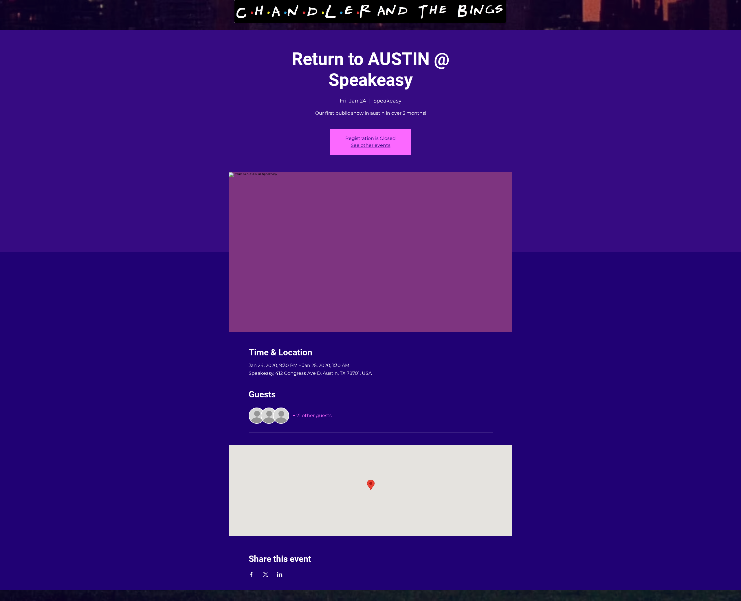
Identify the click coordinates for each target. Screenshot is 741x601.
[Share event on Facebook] (251, 574)
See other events (370, 145)
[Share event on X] (265, 574)
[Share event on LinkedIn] (280, 574)
